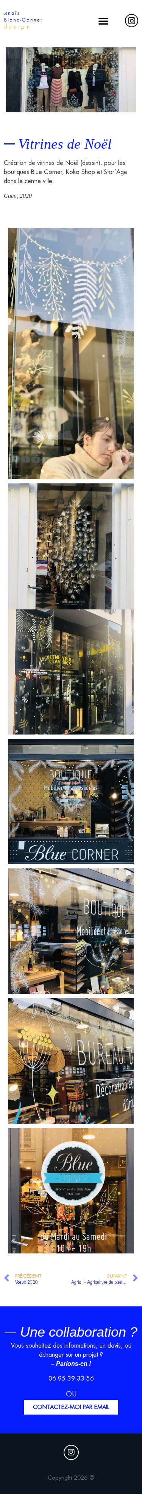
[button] (103, 21)
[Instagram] (131, 20)
